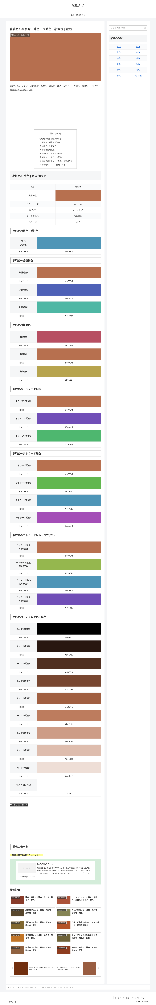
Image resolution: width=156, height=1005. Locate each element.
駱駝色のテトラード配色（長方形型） (57, 161)
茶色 (119, 58)
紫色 (119, 64)
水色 (138, 70)
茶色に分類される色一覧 (19, 805)
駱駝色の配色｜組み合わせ (50, 139)
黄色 (138, 46)
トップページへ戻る (122, 998)
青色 (119, 52)
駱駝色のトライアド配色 (52, 153)
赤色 (138, 52)
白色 (138, 64)
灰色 (119, 70)
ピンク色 (138, 76)
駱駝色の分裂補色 (49, 146)
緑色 (138, 58)
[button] (145, 28)
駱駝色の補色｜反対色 (51, 142)
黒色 (119, 46)
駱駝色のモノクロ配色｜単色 (53, 165)
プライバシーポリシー (140, 998)
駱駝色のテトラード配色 (52, 157)
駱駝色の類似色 (48, 150)
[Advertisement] (55, 111)
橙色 (119, 76)
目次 (52, 133)
